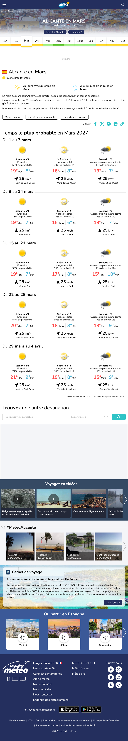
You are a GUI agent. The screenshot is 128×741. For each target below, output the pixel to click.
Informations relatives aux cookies (74, 720)
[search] (123, 4)
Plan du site (49, 720)
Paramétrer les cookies (47, 725)
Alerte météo (41, 679)
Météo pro (78, 674)
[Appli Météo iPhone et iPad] (69, 709)
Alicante (19, 11)
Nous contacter (42, 694)
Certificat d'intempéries (47, 674)
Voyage (3, 11)
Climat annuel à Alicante (41, 117)
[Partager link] (122, 124)
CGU (30, 720)
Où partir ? (76, 32)
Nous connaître (42, 684)
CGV (38, 720)
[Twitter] (119, 669)
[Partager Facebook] (95, 124)
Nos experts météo (45, 668)
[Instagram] (119, 677)
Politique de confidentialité (106, 720)
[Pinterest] (111, 685)
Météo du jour (13, 117)
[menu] (4, 4)
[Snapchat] (111, 677)
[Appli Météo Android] (91, 709)
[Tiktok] (119, 685)
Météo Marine (80, 668)
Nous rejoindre (42, 689)
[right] (125, 500)
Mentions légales (17, 720)
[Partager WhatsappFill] (115, 124)
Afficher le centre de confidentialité (78, 725)
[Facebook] (111, 669)
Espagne (11, 11)
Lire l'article (113, 602)
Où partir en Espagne (74, 117)
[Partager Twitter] (102, 124)
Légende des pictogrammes (51, 700)
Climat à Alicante (55, 32)
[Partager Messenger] (109, 124)
